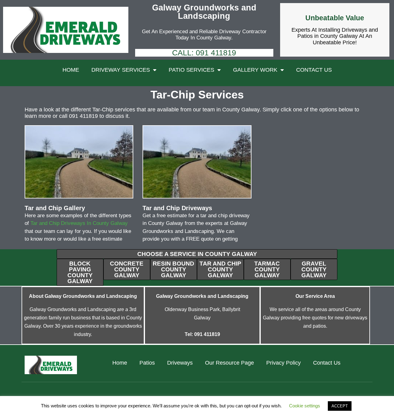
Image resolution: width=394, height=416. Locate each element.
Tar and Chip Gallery (55, 208)
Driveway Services (120, 70)
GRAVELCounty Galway (314, 269)
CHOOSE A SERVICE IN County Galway (197, 254)
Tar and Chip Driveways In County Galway (79, 223)
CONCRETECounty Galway (126, 269)
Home (70, 70)
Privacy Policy (283, 363)
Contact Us (314, 70)
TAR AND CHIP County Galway (220, 269)
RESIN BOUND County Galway (173, 269)
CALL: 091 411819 (204, 52)
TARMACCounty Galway (267, 269)
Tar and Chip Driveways (177, 208)
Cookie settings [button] (304, 405)
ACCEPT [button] (340, 406)
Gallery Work (255, 70)
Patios (147, 363)
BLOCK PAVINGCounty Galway (80, 272)
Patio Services (191, 70)
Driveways (180, 363)
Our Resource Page (229, 363)
